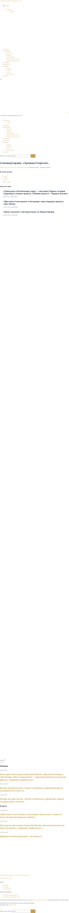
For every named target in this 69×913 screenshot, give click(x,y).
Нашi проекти (7, 889)
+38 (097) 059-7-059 (6, 878)
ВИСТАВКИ (6, 64)
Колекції (5, 885)
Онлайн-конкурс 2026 (13, 61)
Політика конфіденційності (10, 895)
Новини (9, 70)
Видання (9, 55)
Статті (8, 72)
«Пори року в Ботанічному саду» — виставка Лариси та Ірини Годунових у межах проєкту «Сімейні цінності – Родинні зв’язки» (35, 192)
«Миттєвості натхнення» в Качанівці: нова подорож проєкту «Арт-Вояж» (33, 202)
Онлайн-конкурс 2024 (13, 59)
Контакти (5, 76)
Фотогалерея (10, 74)
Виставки (6, 887)
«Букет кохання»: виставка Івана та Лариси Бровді (28, 212)
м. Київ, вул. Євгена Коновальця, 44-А (11, 1)
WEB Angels (13, 905)
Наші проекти (10, 57)
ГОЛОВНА (6, 49)
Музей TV (9, 53)
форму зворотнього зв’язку (39, 900)
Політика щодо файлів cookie (11, 897)
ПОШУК (7, 6)
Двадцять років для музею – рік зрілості (21, 836)
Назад (2, 762)
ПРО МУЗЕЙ (6, 51)
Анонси (9, 68)
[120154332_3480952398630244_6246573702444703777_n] (22, 482)
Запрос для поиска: (5, 156)
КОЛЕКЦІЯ (6, 62)
